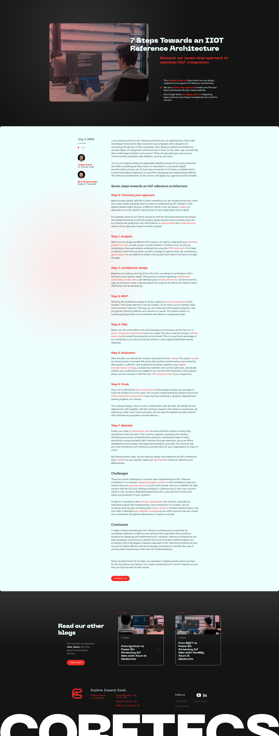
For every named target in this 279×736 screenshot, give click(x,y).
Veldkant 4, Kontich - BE (126, 702)
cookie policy (181, 701)
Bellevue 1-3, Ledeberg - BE (128, 706)
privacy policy (201, 701)
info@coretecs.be (98, 696)
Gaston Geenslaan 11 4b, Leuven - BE (126, 697)
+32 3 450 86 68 (97, 698)
